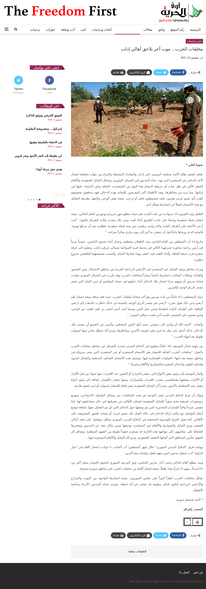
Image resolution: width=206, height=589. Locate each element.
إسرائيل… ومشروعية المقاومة (44, 128)
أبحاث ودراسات (101, 29)
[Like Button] (197, 521)
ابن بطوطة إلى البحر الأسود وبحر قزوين (38, 155)
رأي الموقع (177, 29)
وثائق (161, 29)
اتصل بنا (184, 572)
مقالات (147, 29)
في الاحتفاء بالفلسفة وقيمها (46, 142)
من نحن (198, 572)
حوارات (50, 29)
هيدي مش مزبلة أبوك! (48, 169)
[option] (34, 144)
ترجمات (35, 29)
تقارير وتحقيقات (127, 29)
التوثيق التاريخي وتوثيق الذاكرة (44, 115)
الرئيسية (195, 29)
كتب (83, 29)
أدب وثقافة (68, 29)
